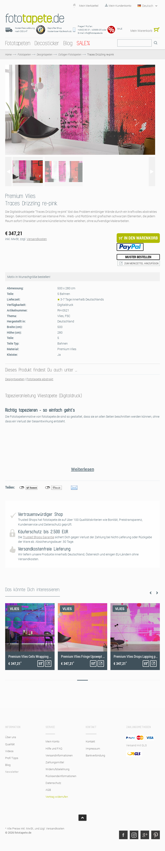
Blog (8, 765)
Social (134, 835)
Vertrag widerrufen (57, 797)
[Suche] (155, 43)
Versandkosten (37, 239)
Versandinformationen (59, 755)
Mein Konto (52, 741)
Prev (150, 593)
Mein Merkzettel (88, 6)
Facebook (123, 835)
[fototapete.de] (34, 19)
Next (157, 593)
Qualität (10, 744)
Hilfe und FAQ (54, 748)
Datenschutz (53, 783)
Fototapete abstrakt (39, 379)
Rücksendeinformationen (61, 776)
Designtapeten (14, 379)
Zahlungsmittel (55, 762)
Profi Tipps (11, 758)
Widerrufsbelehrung (57, 769)
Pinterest (155, 835)
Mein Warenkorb (141, 31)
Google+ (145, 835)
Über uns (10, 737)
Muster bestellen (138, 257)
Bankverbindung (95, 755)
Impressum (93, 748)
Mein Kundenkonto (120, 6)
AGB (48, 790)
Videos (9, 751)
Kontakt (90, 741)
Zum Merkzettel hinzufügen (141, 263)
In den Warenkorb (40, 663)
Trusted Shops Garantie (38, 537)
